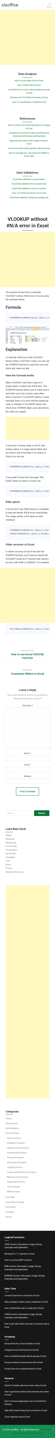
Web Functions (13, 1191)
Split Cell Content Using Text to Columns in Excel (26, 1410)
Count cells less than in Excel (17, 1417)
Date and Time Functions (18, 1148)
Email (27, 765)
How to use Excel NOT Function (18, 1260)
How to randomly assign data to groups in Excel (25, 1356)
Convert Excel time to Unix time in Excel (22, 1295)
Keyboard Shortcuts (14, 872)
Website (27, 776)
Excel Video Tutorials (15, 1202)
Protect (9, 868)
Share (8, 864)
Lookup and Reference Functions (21, 1172)
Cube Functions (14, 1138)
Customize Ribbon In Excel (27, 673)
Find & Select (11, 850)
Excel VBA (10, 1197)
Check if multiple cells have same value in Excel (25, 1385)
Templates (10, 857)
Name (27, 753)
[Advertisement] (27, 37)
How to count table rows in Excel (29, 80)
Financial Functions (15, 1157)
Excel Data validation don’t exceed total (29, 184)
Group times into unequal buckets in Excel (23, 1369)
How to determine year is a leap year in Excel (24, 1308)
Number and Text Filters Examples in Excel (29, 97)
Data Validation (12, 1128)
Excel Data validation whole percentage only (29, 197)
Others (9, 1217)
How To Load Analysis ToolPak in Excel (29, 102)
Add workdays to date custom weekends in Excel (26, 1302)
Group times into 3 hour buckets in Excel (22, 1343)
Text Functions (13, 1187)
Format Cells (11, 846)
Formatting (11, 1207)
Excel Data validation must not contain (29, 188)
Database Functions (16, 1143)
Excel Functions (12, 1133)
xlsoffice (14, 1429)
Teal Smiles (46, 1429)
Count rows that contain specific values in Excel (29, 148)
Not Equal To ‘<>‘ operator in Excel (19, 1254)
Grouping (10, 1212)
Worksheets (11, 843)
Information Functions (17, 1162)
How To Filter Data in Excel (29, 85)
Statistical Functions (16, 1182)
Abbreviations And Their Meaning (27, 1433)
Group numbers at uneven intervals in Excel (24, 1362)
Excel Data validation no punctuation (29, 179)
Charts (9, 1118)
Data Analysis (12, 1123)
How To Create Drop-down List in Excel (29, 193)
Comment (27, 705)
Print (8, 861)
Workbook (10, 839)
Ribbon (9, 835)
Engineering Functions (17, 1153)
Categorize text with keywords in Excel (22, 1350)
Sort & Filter (11, 853)
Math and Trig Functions (17, 1177)
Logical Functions (14, 1167)
